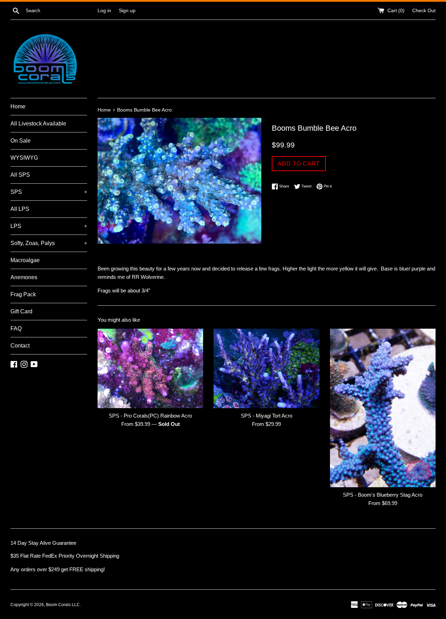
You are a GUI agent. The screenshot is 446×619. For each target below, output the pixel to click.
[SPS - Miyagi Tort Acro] (266, 368)
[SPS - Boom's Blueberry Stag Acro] (383, 408)
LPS (48, 226)
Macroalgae (25, 260)
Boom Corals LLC (63, 604)
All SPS (20, 175)
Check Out (424, 10)
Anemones (23, 277)
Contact (20, 346)
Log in (104, 10)
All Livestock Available (38, 124)
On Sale (20, 141)
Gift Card (21, 311)
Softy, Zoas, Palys (48, 243)
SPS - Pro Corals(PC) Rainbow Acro (150, 416)
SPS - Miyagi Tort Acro (266, 416)
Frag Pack (23, 294)
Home (17, 106)
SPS (48, 192)
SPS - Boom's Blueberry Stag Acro (382, 495)
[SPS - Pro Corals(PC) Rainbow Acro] (150, 368)
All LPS (19, 209)
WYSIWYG (24, 158)
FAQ (16, 328)
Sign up (127, 10)
